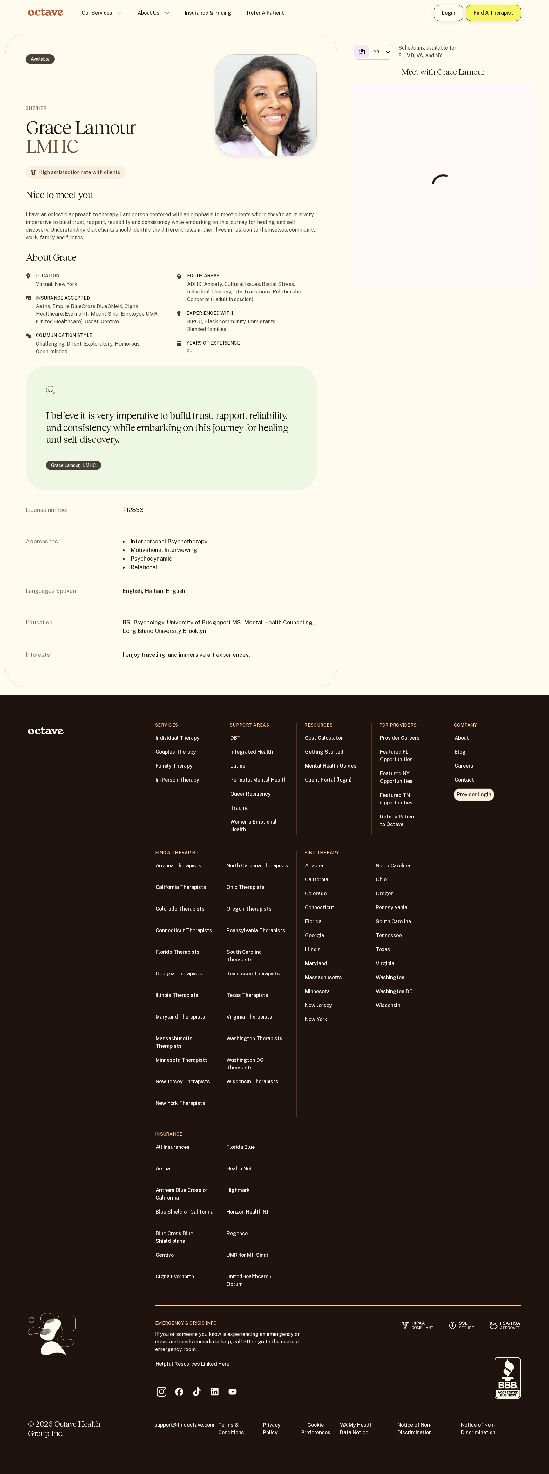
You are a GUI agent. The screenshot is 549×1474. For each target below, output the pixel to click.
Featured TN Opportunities (396, 799)
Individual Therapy (178, 738)
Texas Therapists (247, 995)
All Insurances (173, 1147)
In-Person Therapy (177, 780)
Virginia (385, 963)
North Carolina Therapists (257, 866)
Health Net (239, 1169)
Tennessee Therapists (253, 974)
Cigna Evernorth (175, 1277)
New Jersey (318, 1005)
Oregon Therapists (249, 909)
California (316, 880)
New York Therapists (180, 1103)
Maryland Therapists (180, 1017)
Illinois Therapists (177, 995)
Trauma (239, 808)
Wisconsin (388, 1005)
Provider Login (474, 794)
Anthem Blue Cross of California (182, 1194)
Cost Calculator (324, 738)
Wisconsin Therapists (252, 1082)
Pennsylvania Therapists (256, 930)
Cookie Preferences (315, 1429)
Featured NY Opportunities (396, 777)
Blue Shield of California (185, 1212)
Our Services (97, 13)
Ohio (381, 880)
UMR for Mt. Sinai (247, 1255)
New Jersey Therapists (183, 1082)
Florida (313, 922)
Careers (464, 766)
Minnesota (317, 991)
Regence (237, 1233)
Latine (237, 766)
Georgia (314, 935)
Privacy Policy (272, 1429)
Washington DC (394, 991)
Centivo (165, 1255)
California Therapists (181, 887)
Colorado (316, 894)
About (462, 738)
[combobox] (372, 51)
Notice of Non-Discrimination (414, 1429)
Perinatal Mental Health (258, 780)
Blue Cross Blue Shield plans (174, 1237)
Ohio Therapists (246, 887)
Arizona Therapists (178, 866)
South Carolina (393, 922)
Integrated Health (251, 752)
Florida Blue (241, 1147)
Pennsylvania (391, 908)
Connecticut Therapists (184, 930)
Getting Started (324, 752)
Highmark (238, 1190)
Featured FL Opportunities (396, 756)
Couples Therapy (176, 752)
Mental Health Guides (330, 766)
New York (316, 1019)
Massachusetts (323, 977)
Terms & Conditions (231, 1429)
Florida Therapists (178, 952)
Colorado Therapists (180, 909)
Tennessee (389, 935)
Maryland (316, 963)
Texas (383, 949)
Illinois (313, 949)
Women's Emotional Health (253, 825)
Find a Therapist (493, 13)
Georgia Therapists (179, 974)
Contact (464, 780)
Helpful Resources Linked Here (192, 1364)
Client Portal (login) (328, 780)
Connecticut (319, 908)
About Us (148, 13)
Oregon (385, 894)
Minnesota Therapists (182, 1060)
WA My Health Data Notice (356, 1429)
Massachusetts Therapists (174, 1042)
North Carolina (393, 866)
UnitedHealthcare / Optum (249, 1280)
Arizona (314, 866)
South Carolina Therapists (244, 956)
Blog (460, 752)
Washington (390, 977)
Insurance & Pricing (208, 13)
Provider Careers (400, 738)
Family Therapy (174, 766)
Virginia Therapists (249, 1017)
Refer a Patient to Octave (398, 820)
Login (448, 13)
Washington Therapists (254, 1038)
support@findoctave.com (184, 1425)
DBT (235, 738)
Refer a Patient (265, 13)
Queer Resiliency (250, 794)
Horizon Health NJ (247, 1212)
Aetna (163, 1169)
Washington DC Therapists (245, 1064)
